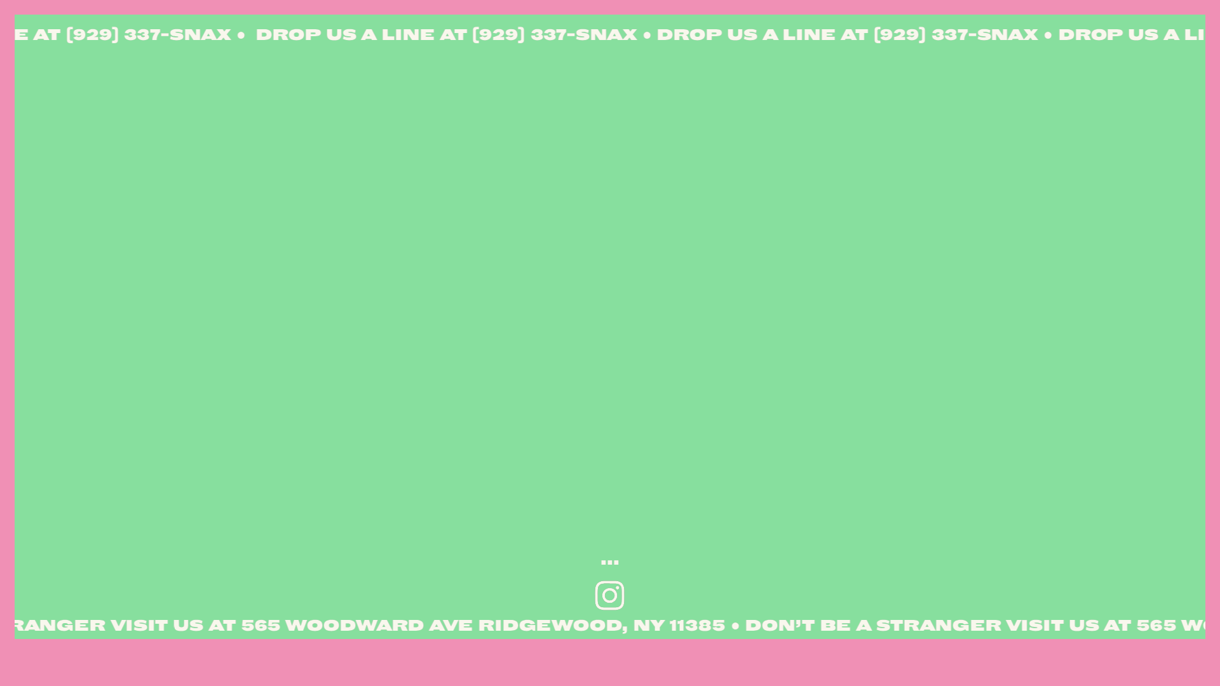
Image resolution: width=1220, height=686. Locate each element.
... (610, 559)
